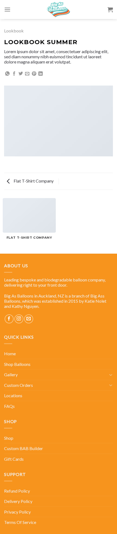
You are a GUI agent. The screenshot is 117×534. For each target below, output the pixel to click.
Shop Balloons (17, 364)
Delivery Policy (18, 501)
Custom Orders (18, 385)
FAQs (9, 406)
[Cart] (110, 10)
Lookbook (14, 30)
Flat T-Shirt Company (33, 180)
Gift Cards (14, 459)
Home (10, 353)
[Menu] (7, 9)
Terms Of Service (20, 522)
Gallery (11, 374)
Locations (13, 395)
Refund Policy (17, 490)
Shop (8, 438)
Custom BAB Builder (23, 448)
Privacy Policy (17, 511)
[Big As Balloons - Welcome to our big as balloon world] (58, 9)
